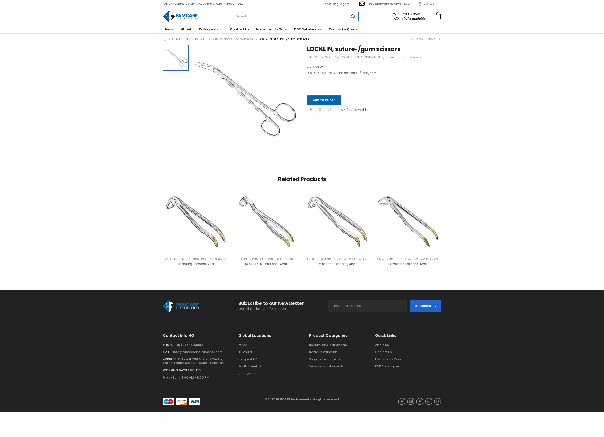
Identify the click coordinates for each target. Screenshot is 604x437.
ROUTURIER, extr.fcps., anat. (266, 264)
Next (433, 39)
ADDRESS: (170, 359)
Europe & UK (247, 359)
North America (249, 374)
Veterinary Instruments (326, 366)
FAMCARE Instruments (293, 399)
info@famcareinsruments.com (390, 4)
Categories (208, 29)
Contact (429, 4)
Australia (245, 352)
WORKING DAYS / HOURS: (182, 370)
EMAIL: (167, 352)
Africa (242, 345)
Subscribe (423, 306)
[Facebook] (311, 110)
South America (249, 366)
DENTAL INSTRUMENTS (189, 39)
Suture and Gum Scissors (232, 39)
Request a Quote (343, 29)
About (186, 29)
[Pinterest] (329, 110)
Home (169, 29)
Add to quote (324, 100)
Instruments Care (271, 29)
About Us (382, 345)
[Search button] (353, 16)
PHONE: (168, 345)
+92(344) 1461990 (189, 345)
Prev (419, 39)
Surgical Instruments (324, 359)
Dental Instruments (323, 352)
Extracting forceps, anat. (196, 264)
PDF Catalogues (308, 29)
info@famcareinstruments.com (197, 352)
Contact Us (239, 29)
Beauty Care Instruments (328, 345)
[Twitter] (320, 110)
